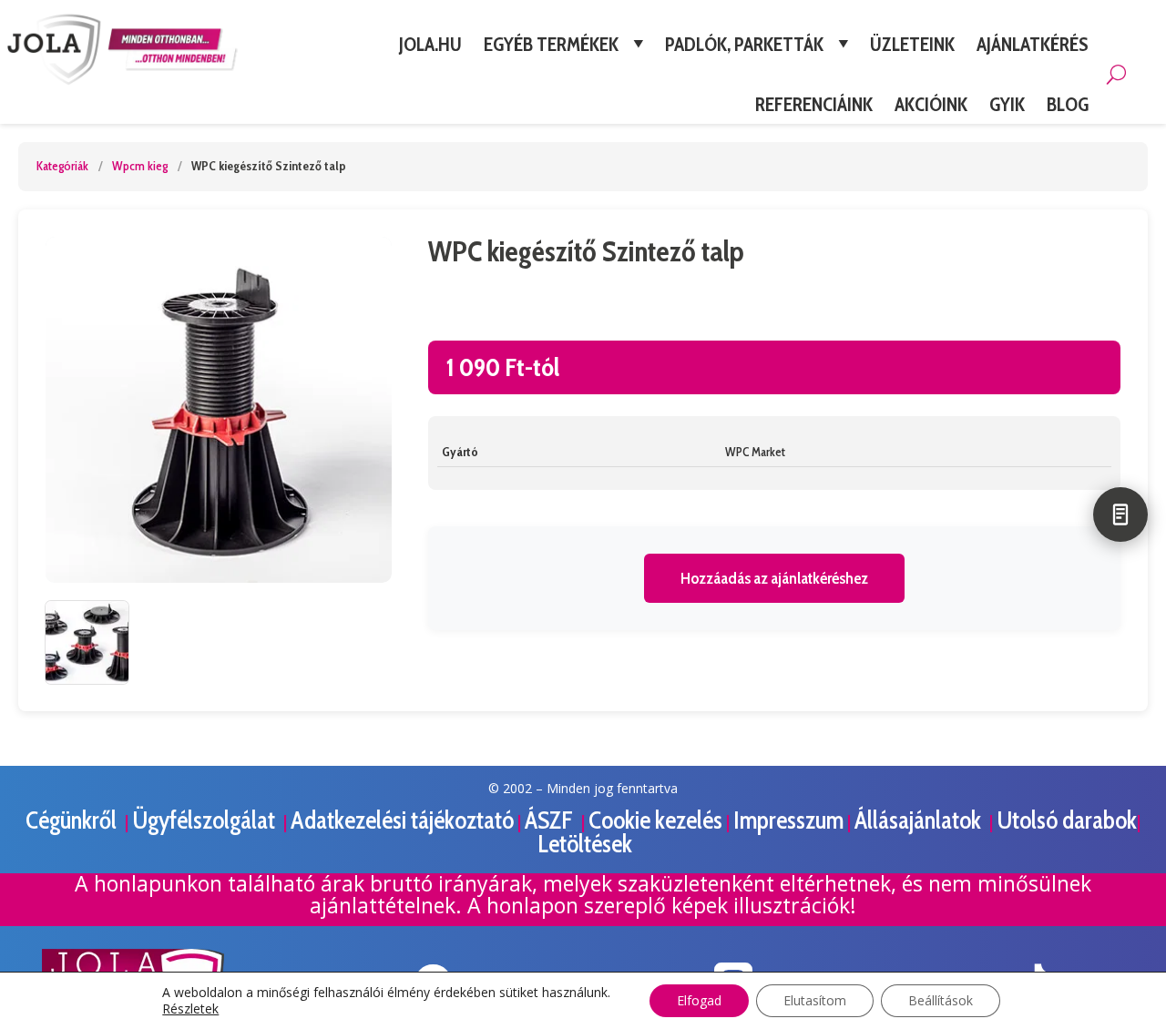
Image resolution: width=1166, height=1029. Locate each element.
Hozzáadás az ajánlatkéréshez (774, 578)
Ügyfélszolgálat (206, 820)
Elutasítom (814, 1000)
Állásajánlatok (920, 820)
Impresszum (788, 820)
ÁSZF (551, 820)
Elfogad (699, 1000)
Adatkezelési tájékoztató (402, 820)
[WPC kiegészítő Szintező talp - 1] (87, 642)
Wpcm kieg (140, 166)
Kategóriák (62, 166)
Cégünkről (73, 820)
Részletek (190, 1009)
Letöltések (584, 844)
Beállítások (940, 1000)
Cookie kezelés (655, 820)
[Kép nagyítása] (219, 410)
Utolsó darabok (1067, 820)
